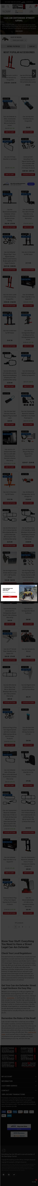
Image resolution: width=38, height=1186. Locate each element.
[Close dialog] (36, 586)
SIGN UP (10, 596)
